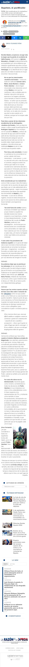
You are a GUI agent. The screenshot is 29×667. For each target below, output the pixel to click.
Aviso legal (19, 648)
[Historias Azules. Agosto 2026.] (7, 525)
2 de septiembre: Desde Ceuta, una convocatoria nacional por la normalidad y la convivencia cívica (19, 514)
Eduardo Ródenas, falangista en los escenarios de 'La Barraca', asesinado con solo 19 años (15, 596)
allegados (7, 294)
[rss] (14, 49)
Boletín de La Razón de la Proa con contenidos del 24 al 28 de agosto (19, 533)
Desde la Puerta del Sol (9, 33)
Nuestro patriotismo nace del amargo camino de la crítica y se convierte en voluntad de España (19, 547)
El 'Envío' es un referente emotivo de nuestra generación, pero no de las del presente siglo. (13, 607)
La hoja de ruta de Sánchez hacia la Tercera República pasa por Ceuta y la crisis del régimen (19, 501)
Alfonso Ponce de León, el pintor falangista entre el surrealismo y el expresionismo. (13, 573)
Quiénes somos (9, 648)
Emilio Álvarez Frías (13, 31)
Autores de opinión (15, 483)
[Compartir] (2, 38)
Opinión (5, 31)
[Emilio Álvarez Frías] (3, 45)
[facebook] (11, 49)
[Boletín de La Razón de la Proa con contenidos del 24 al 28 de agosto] (7, 532)
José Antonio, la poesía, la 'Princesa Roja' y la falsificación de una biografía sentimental (14, 584)
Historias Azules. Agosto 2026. (19, 524)
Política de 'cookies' (14, 650)
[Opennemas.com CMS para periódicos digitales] (15, 657)
